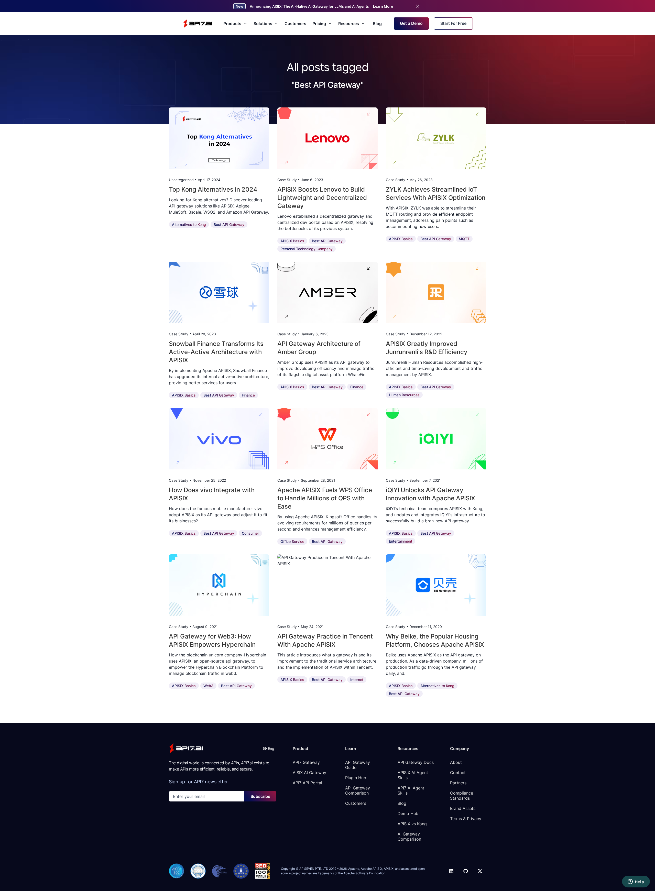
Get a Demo (411, 23)
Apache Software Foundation (364, 873)
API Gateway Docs (416, 762)
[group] (219, 138)
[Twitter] (480, 871)
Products (232, 23)
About (456, 762)
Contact (458, 772)
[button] (268, 748)
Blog (377, 23)
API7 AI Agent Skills (411, 790)
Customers (295, 23)
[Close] (417, 6)
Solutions (263, 23)
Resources (348, 23)
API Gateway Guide (358, 765)
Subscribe (260, 796)
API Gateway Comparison (358, 790)
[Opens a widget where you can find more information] (636, 882)
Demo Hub (408, 813)
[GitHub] (466, 871)
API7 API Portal (307, 782)
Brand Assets (462, 808)
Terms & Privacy (465, 818)
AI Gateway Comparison (409, 836)
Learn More (383, 6)
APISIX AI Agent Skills (413, 775)
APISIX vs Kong (412, 823)
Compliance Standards (462, 795)
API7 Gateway (306, 762)
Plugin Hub (355, 777)
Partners (458, 782)
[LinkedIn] (451, 871)
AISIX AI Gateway (309, 772)
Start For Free (453, 23)
